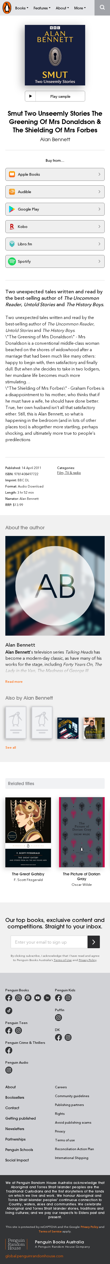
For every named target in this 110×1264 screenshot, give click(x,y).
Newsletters (14, 1128)
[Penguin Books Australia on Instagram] (18, 997)
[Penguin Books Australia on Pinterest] (28, 997)
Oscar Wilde (82, 884)
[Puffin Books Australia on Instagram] (58, 1017)
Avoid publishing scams (73, 1122)
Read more (14, 681)
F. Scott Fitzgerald (28, 879)
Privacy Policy (87, 960)
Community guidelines (72, 1095)
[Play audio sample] (30, 96)
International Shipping (71, 1157)
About (10, 1087)
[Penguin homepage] (7, 8)
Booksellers (14, 1097)
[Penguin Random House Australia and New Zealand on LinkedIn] (47, 997)
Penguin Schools (19, 1149)
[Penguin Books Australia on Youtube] (37, 997)
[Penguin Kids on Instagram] (68, 997)
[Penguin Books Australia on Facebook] (8, 997)
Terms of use (65, 1140)
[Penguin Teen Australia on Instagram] (18, 1030)
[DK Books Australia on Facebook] (58, 1037)
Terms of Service (50, 1231)
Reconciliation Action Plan (74, 1148)
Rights (60, 1113)
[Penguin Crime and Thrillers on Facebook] (8, 1050)
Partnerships (15, 1139)
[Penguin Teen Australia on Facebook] (8, 1030)
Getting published (20, 1118)
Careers (61, 1087)
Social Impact (17, 1160)
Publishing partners (69, 1104)
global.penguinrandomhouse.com (34, 1256)
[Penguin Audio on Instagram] (8, 1070)
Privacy (60, 1131)
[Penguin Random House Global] (20, 1243)
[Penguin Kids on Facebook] (58, 997)
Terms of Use (63, 960)
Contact (12, 1107)
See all (10, 747)
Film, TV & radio (69, 472)
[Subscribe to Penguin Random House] (94, 942)
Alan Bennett (55, 139)
